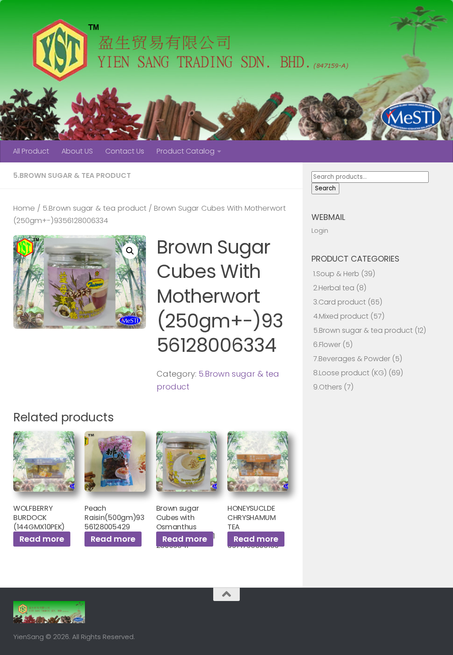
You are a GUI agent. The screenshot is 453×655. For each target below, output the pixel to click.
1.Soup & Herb (336, 274)
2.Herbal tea (333, 288)
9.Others (327, 387)
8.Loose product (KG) (350, 373)
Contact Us (124, 151)
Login (319, 230)
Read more (41, 538)
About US (77, 151)
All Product (31, 151)
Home (24, 208)
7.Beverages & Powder (351, 359)
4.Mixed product (341, 316)
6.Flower (327, 344)
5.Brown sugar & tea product (72, 175)
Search (325, 188)
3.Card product (339, 302)
